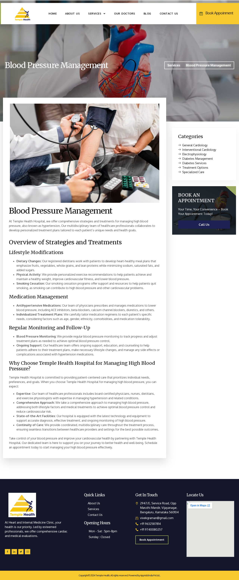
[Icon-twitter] (21, 551)
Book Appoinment (219, 12)
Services (94, 13)
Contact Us (169, 13)
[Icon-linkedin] (14, 551)
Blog (147, 13)
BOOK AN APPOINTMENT (196, 198)
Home (53, 13)
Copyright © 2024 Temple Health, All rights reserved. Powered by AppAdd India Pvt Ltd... (119, 575)
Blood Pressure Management (56, 65)
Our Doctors (124, 13)
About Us (72, 13)
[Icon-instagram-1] (27, 551)
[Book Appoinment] (201, 13)
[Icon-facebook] (7, 551)
